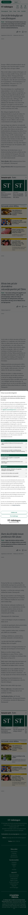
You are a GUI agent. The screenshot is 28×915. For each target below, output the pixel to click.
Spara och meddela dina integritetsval (9, 476)
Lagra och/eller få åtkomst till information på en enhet (12, 443)
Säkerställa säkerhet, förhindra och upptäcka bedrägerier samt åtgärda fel (11, 469)
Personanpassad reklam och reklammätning (11, 447)
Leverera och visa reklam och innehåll (9, 473)
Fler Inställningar (14, 516)
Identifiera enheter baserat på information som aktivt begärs (12, 462)
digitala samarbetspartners (9, 409)
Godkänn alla (14, 512)
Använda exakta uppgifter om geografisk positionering (10, 458)
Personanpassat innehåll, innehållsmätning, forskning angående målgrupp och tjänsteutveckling (13, 451)
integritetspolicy (16, 505)
